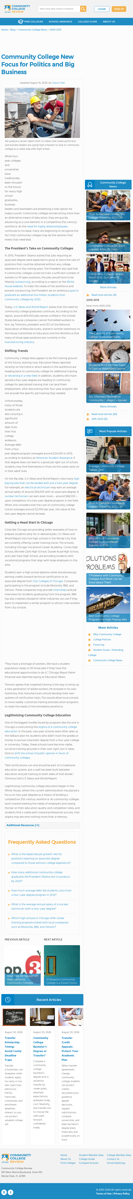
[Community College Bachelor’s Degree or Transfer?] (42, 1017)
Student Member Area (91, 1155)
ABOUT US (109, 21)
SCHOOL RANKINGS (60, 21)
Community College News (107, 660)
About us (65, 1159)
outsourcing (22, 282)
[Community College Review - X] (4, 1192)
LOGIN (102, 9)
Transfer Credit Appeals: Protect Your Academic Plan (70, 1049)
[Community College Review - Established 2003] (17, 9)
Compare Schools (88, 1163)
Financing (98, 645)
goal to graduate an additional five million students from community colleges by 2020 (42, 295)
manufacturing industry (19, 342)
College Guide (87, 1159)
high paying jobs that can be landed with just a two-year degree (42, 481)
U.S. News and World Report (30, 307)
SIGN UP (119, 9)
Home (63, 1155)
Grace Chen (58, 83)
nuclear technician (16, 496)
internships (60, 590)
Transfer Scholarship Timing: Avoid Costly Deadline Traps (13, 1049)
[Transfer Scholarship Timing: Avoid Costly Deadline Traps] (13, 1017)
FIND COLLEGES (33, 21)
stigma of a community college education (41, 729)
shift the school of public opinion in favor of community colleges (36, 755)
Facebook (10, 1192)
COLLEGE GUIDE (87, 21)
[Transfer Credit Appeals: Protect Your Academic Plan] (70, 1017)
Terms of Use (104, 1194)
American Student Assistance (54, 458)
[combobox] (57, 9)
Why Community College (107, 634)
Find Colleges (68, 1163)
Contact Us (113, 1159)
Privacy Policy (122, 1194)
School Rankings (116, 1163)
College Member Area (119, 1155)
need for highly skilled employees (47, 226)
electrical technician (37, 487)
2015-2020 (100, 419)
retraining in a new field (22, 376)
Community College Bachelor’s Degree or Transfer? (40, 1047)
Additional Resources (22, 825)
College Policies (102, 640)
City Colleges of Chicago (48, 581)
